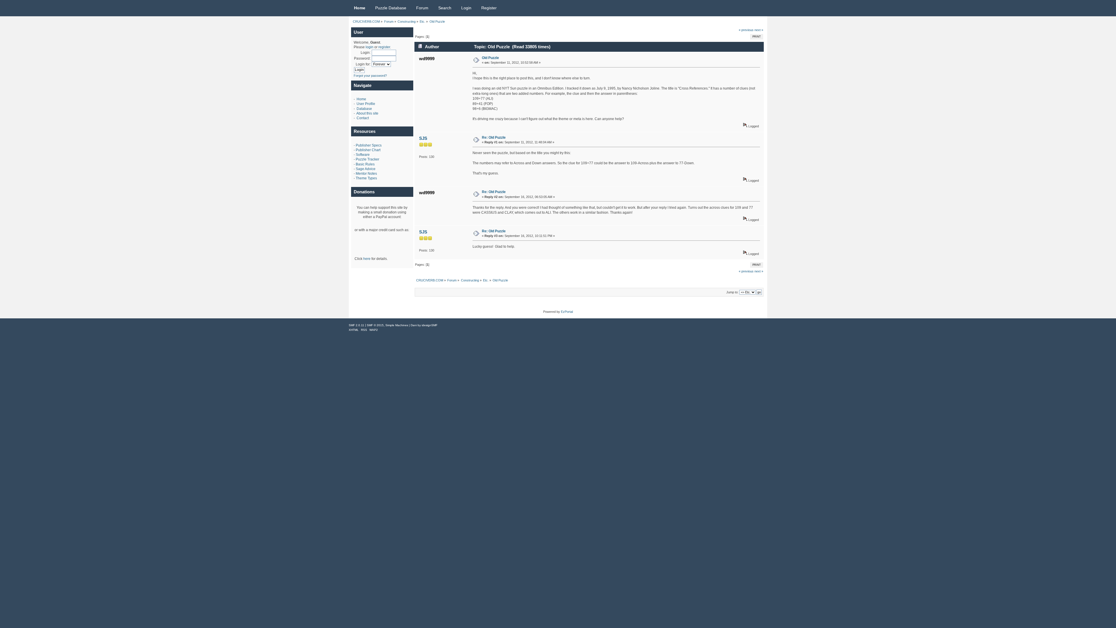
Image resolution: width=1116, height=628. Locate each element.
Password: (362, 58)
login (369, 47)
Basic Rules (365, 164)
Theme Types (366, 178)
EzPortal (567, 311)
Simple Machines (396, 325)
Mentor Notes (366, 174)
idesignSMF (429, 325)
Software (363, 155)
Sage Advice (365, 169)
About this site (367, 113)
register (384, 47)
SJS (423, 138)
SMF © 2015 (375, 325)
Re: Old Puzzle (494, 137)
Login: (366, 53)
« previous (746, 30)
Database (364, 109)
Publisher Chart (368, 150)
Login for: (363, 64)
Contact (363, 118)
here (367, 259)
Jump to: (732, 292)
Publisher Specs (369, 145)
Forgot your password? (370, 75)
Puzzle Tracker (367, 159)
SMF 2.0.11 (356, 325)
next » (758, 30)
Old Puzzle (490, 58)
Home (361, 99)
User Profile (366, 104)
